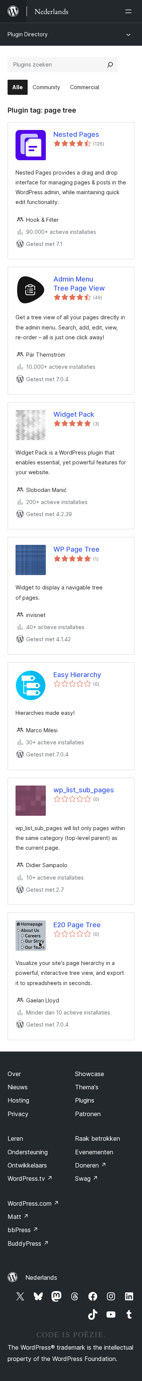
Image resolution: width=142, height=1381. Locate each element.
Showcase (89, 1074)
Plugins (84, 1100)
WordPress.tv (30, 1178)
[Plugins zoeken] (110, 64)
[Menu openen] (130, 11)
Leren (15, 1138)
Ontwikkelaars (27, 1165)
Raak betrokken (97, 1138)
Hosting (18, 1100)
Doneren (90, 1165)
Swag (86, 1178)
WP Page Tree (76, 549)
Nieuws (18, 1087)
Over (14, 1074)
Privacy (18, 1114)
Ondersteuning (28, 1152)
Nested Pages (76, 134)
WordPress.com (33, 1203)
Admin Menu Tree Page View (79, 283)
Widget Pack (73, 414)
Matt (18, 1216)
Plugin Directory (28, 34)
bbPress (23, 1230)
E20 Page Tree (77, 925)
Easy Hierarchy (77, 675)
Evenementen (94, 1152)
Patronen (88, 1114)
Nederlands (41, 1277)
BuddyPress (28, 1243)
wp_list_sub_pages (83, 790)
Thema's (86, 1087)
